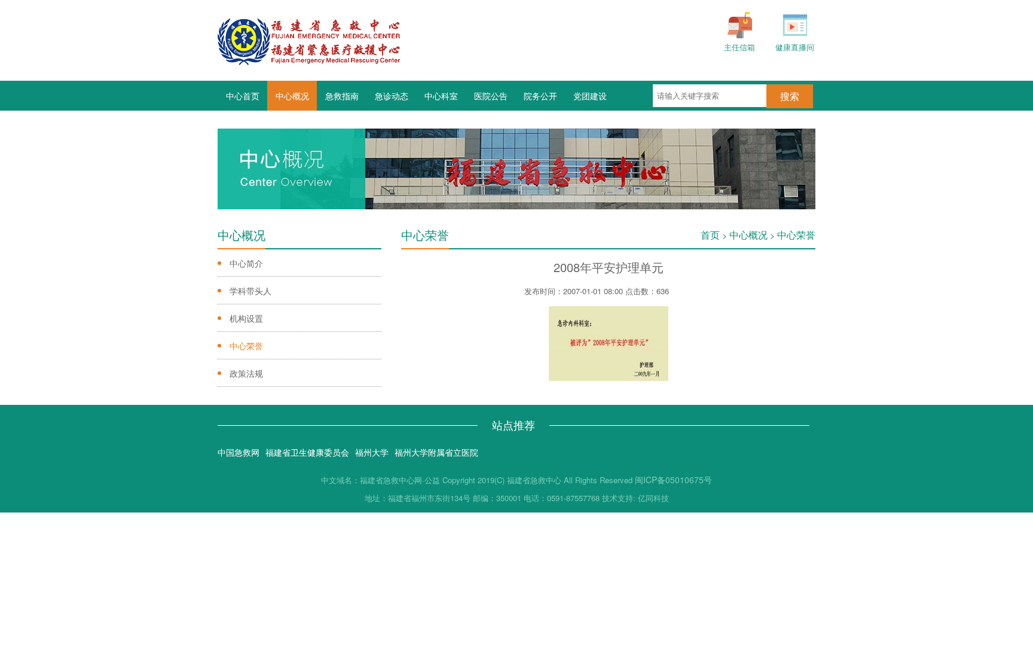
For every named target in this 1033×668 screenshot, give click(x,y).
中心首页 (242, 96)
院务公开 (540, 96)
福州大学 (372, 452)
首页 (710, 235)
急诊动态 (391, 96)
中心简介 (246, 263)
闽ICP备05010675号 (673, 480)
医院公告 (491, 96)
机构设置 (246, 318)
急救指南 (342, 96)
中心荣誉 (246, 346)
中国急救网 (238, 452)
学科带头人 (250, 291)
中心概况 (292, 96)
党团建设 (590, 96)
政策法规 (246, 373)
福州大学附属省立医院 (436, 452)
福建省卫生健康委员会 (307, 452)
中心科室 (441, 96)
